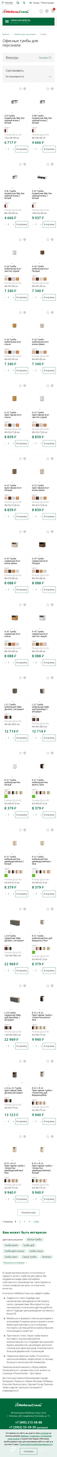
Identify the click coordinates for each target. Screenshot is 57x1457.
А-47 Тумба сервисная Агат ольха (12, 634)
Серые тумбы (29, 1257)
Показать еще (28, 1212)
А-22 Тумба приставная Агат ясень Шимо (40, 487)
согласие (44, 1433)
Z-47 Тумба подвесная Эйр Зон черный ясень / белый (42, 194)
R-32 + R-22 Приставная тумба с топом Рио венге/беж (42, 1016)
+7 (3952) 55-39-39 (28, 1427)
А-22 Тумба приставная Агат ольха (13, 414)
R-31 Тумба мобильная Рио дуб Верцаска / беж (42, 938)
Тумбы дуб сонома (14, 1251)
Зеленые (46, 1257)
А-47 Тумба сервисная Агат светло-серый (40, 634)
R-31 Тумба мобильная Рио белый (12, 782)
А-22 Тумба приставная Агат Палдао (13, 487)
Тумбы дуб (28, 1245)
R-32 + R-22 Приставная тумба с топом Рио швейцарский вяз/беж (14, 1168)
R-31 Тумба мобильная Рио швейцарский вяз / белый (14, 860)
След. (36, 1221)
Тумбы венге (11, 1245)
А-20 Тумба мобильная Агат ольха (12, 341)
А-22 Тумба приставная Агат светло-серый (40, 414)
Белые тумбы (35, 1239)
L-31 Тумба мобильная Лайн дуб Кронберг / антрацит (40, 708)
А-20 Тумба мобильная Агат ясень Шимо (40, 341)
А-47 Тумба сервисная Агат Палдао (40, 561)
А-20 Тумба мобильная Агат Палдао (40, 268)
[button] (12, 112)
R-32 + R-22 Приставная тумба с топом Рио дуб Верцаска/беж (42, 1091)
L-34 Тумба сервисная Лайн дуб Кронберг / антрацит (12, 1016)
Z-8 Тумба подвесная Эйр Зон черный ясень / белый (14, 119)
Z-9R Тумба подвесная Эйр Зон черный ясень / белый (42, 119)
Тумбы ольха (36, 1251)
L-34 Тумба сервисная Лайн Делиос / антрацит (14, 938)
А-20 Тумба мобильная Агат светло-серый (12, 268)
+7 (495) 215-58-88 (28, 1422)
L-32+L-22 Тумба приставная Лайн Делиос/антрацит (13, 1090)
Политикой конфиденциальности (36, 1444)
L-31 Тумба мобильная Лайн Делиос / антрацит (14, 706)
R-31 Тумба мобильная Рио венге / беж (40, 782)
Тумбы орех (11, 1257)
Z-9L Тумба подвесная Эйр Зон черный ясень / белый (14, 194)
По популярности (15, 76)
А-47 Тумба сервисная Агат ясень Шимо (12, 561)
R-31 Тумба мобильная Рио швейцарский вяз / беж (41, 860)
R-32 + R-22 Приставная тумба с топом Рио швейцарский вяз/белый (42, 1168)
